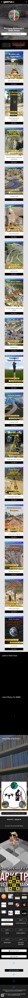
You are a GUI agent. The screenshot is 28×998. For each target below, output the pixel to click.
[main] (14, 29)
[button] (1, 2)
